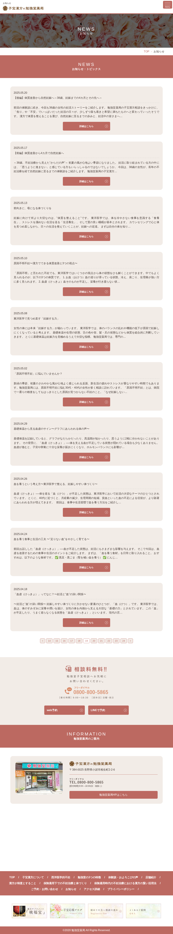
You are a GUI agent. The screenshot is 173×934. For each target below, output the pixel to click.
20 (94, 640)
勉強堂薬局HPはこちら (113, 794)
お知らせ (71, 889)
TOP (146, 51)
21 (101, 640)
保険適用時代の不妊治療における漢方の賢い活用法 (125, 883)
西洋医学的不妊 (60, 877)
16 (64, 640)
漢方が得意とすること (22, 883)
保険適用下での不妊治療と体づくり (65, 883)
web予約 (52, 710)
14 (49, 640)
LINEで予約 (98, 710)
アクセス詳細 (92, 889)
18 (79, 640)
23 (116, 640)
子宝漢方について (33, 877)
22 (108, 640)
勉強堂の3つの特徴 (89, 877)
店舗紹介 (150, 877)
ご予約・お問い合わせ (44, 889)
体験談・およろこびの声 (123, 877)
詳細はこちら (86, 126)
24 (123, 640)
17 (71, 640)
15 (56, 640)
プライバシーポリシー (120, 889)
